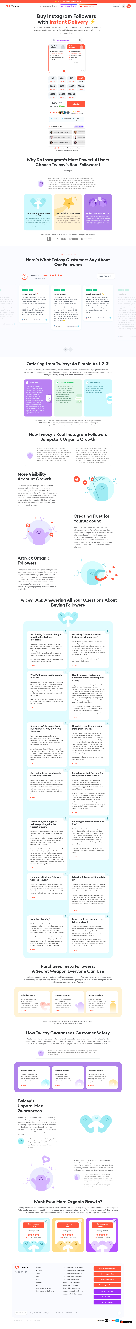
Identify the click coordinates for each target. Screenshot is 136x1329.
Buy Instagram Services (47, 6)
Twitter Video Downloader (72, 1282)
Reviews (39, 1282)
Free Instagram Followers (45, 1291)
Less (33, 666)
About (38, 1273)
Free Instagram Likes (43, 1288)
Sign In (38, 1285)
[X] (16, 1272)
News (38, 1279)
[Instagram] (22, 1272)
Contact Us (37, 1320)
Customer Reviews (74, 148)
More (24, 1010)
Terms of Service (18, 1320)
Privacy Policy (28, 1320)
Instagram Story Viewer (71, 1279)
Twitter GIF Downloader (71, 1285)
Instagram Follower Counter (72, 1273)
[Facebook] (19, 1272)
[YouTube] (26, 1272)
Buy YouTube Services (87, 6)
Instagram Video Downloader (73, 1267)
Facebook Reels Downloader (72, 1294)
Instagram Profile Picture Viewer (74, 1270)
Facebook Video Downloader (73, 1291)
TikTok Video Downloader (71, 1288)
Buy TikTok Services (67, 6)
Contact (39, 1270)
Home (38, 1267)
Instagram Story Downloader (73, 1276)
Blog (38, 1276)
